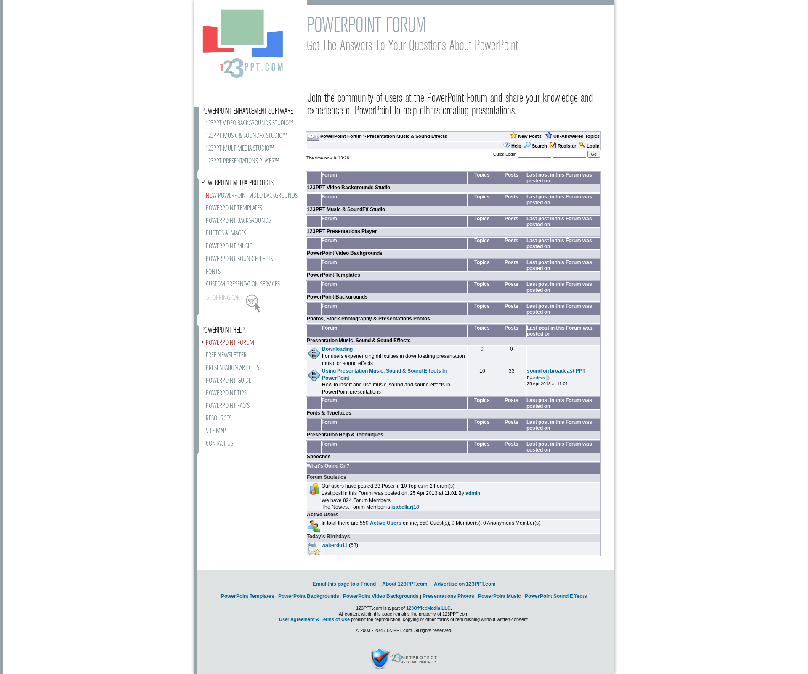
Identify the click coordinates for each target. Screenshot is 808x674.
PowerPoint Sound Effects (556, 596)
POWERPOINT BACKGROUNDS (238, 221)
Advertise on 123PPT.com (465, 584)
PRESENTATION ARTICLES (232, 368)
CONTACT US (219, 444)
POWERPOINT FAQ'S (228, 406)
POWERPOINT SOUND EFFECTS (239, 259)
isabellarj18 (405, 507)
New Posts (530, 136)
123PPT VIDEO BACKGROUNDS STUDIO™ (249, 123)
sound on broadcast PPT (556, 371)
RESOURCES (218, 419)
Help (516, 145)
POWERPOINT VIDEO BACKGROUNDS (252, 196)
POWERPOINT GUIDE (228, 381)
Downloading (337, 349)
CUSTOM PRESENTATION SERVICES (243, 284)
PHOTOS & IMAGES (226, 234)
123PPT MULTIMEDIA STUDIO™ (240, 149)
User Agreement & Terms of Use (314, 619)
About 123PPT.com (405, 584)
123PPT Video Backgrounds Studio (348, 187)
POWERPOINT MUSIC (229, 247)
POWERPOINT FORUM (230, 343)
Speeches (319, 457)
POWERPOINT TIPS (226, 393)
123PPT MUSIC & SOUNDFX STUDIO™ (246, 136)
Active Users (322, 515)
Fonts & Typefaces (329, 413)
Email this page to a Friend (344, 584)
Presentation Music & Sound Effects (407, 136)
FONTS (213, 272)
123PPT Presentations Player (342, 231)
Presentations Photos (448, 596)
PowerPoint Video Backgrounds (345, 253)
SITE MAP (216, 431)
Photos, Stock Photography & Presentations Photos (368, 319)
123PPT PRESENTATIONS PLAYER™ (242, 161)
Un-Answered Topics (576, 136)
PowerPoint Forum (341, 136)
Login (593, 145)
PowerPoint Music (499, 596)
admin (539, 377)
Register (567, 145)
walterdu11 (335, 545)
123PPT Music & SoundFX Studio (346, 209)
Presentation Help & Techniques (345, 435)
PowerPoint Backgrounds (337, 297)
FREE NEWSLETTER (226, 355)
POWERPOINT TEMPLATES (234, 208)
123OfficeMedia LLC (428, 608)
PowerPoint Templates (333, 275)
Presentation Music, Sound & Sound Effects (359, 341)
